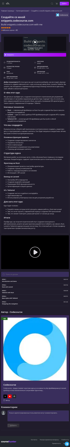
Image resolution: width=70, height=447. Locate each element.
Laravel (39, 63)
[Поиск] (52, 3)
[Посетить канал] (67, 444)
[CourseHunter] (8, 3)
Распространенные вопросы (49, 440)
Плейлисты (65, 440)
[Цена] (56, 3)
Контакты (34, 440)
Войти (64, 3)
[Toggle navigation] (3, 3)
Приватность (56, 443)
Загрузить (10, 55)
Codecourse (9, 384)
